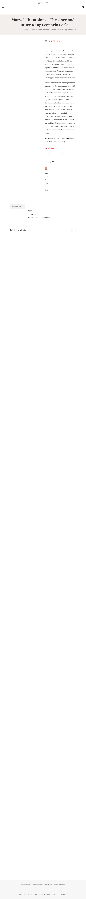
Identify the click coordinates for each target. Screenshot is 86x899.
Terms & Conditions (37, 884)
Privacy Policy (48, 884)
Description (17, 207)
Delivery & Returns (59, 884)
